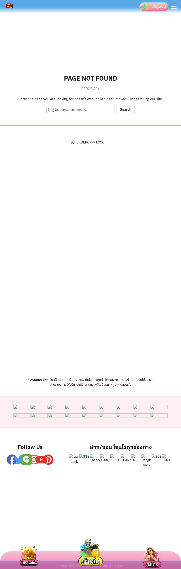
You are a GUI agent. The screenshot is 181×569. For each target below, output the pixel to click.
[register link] (26, 459)
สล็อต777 (134, 539)
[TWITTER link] (19, 459)
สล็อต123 (67, 539)
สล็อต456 (23, 539)
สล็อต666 (112, 539)
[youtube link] (41, 459)
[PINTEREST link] (48, 459)
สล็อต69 (45, 539)
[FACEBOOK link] (12, 459)
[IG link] (34, 459)
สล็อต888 (157, 539)
